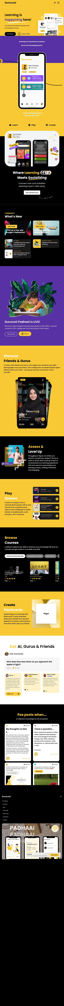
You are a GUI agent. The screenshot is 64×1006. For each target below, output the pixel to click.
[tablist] (15, 556)
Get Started (11, 334)
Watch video (26, 34)
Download (10, 34)
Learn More (54, 855)
